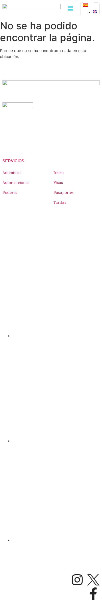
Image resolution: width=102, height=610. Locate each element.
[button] (70, 8)
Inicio (58, 172)
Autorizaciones (15, 182)
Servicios (13, 161)
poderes (9, 192)
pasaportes (63, 192)
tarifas (59, 202)
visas (58, 182)
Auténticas (11, 172)
